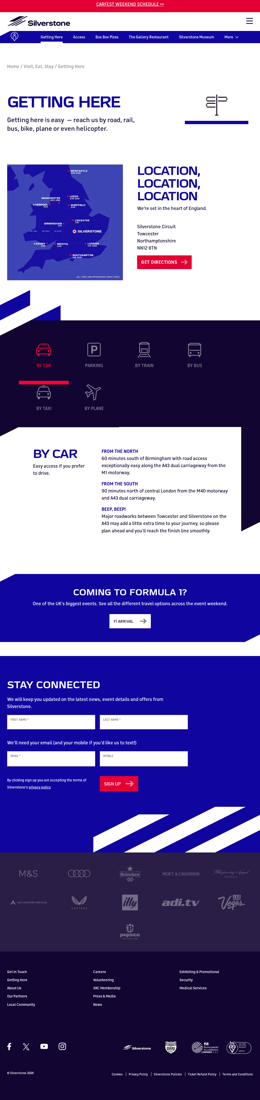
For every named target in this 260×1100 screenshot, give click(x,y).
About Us (14, 988)
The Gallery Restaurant (149, 37)
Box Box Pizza (106, 37)
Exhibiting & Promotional (199, 972)
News (97, 1004)
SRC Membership (106, 988)
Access (79, 37)
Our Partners (17, 996)
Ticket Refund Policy (202, 1074)
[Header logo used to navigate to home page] (38, 21)
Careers (99, 972)
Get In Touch (17, 972)
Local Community (21, 1004)
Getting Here (52, 37)
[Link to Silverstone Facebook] (11, 1046)
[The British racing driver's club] (171, 1046)
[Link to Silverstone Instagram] (60, 1046)
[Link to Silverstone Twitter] (26, 1046)
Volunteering (103, 980)
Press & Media (104, 996)
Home (13, 66)
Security (186, 980)
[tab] (44, 362)
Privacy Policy (138, 1074)
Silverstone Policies (168, 1074)
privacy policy (40, 787)
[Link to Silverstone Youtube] (44, 1046)
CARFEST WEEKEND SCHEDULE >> (130, 4)
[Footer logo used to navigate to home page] (137, 1046)
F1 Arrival (123, 621)
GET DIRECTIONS (159, 262)
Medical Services (193, 988)
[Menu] (247, 22)
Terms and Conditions (237, 1074)
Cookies (117, 1074)
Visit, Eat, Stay (39, 66)
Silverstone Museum (196, 37)
